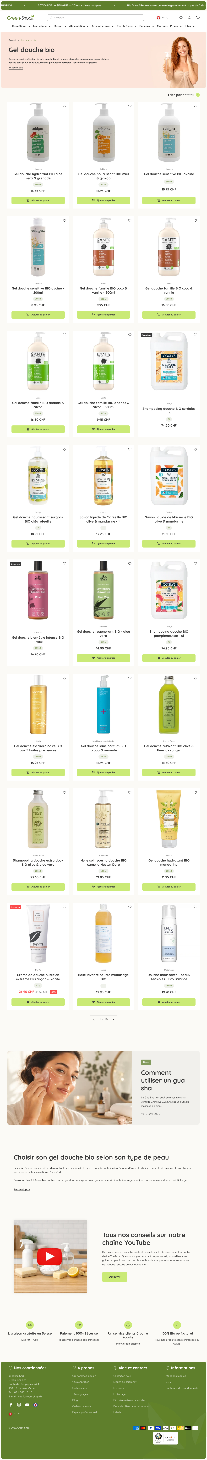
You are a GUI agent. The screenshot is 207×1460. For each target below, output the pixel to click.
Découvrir (114, 1277)
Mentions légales (176, 1376)
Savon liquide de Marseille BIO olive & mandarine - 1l (103, 519)
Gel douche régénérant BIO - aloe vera (103, 633)
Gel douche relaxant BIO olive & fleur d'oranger (169, 748)
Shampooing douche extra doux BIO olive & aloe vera (38, 862)
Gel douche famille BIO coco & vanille (168, 290)
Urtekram (38, 632)
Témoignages (80, 1394)
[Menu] (176, 1434)
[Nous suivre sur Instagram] (19, 1405)
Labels (117, 1412)
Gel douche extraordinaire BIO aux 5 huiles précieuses (38, 748)
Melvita (38, 741)
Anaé (103, 970)
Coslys (169, 403)
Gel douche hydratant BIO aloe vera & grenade (38, 176)
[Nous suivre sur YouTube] (27, 1405)
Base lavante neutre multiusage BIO (103, 977)
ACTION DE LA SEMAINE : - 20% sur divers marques (59, 5)
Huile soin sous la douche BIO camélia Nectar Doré (103, 862)
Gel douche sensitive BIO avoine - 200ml (38, 290)
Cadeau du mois (81, 1406)
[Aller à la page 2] (113, 1020)
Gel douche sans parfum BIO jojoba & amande (103, 748)
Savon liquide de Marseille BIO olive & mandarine (169, 519)
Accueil (12, 40)
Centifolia (103, 855)
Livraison (118, 1388)
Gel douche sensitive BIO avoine (169, 174)
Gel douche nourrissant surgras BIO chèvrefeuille (38, 519)
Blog (75, 1400)
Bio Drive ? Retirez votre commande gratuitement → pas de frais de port (160, 5)
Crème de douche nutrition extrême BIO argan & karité (38, 977)
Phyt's (38, 970)
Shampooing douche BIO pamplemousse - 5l (169, 633)
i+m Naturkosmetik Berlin (103, 741)
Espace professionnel (84, 1412)
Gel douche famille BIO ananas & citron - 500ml (103, 405)
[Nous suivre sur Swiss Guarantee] (35, 1405)
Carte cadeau (79, 1388)
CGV (168, 1382)
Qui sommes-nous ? (84, 1376)
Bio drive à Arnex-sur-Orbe (129, 1400)
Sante (103, 283)
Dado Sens (169, 970)
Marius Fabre (168, 741)
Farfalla (169, 855)
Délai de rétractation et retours (131, 1406)
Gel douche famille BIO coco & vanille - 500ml (103, 290)
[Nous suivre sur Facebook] (11, 1405)
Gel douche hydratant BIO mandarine (169, 862)
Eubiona (38, 169)
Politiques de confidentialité (182, 1388)
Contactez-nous (122, 1376)
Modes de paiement (124, 1382)
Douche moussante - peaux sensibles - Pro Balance (168, 977)
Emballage (119, 1394)
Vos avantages (80, 1382)
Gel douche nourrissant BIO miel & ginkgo (103, 176)
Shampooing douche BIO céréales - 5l (169, 411)
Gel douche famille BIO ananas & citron (38, 405)
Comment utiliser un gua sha (163, 1080)
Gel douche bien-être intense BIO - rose (38, 639)
